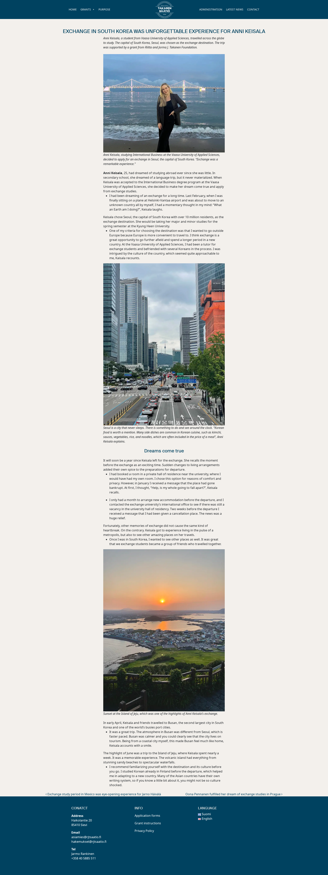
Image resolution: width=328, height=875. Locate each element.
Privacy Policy (144, 831)
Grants (85, 9)
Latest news (234, 9)
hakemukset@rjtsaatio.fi (88, 841)
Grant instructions (148, 823)
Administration (210, 9)
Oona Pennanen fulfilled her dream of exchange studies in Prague (233, 794)
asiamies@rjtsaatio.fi (86, 837)
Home (73, 9)
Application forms (147, 815)
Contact (253, 9)
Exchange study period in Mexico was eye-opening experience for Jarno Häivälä (104, 794)
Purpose (104, 9)
